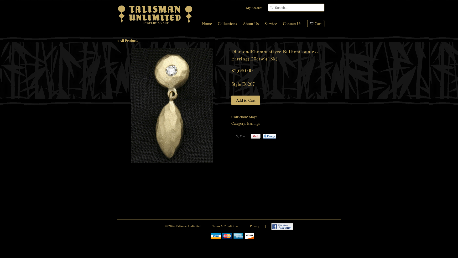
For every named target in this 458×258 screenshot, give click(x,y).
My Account (254, 7)
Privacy (255, 226)
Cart (318, 23)
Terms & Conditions (225, 226)
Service (271, 24)
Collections (227, 24)
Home (207, 24)
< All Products (127, 40)
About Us (251, 24)
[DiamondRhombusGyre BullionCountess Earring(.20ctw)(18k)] (172, 105)
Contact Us (292, 24)
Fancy (269, 136)
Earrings (253, 123)
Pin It (255, 136)
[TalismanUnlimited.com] (155, 24)
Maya (253, 116)
